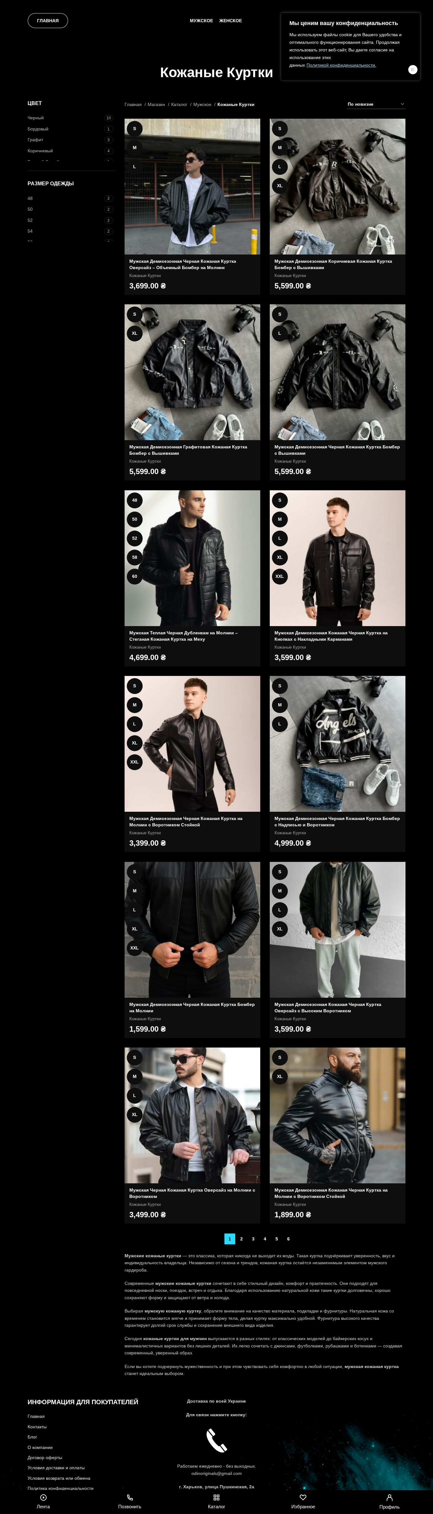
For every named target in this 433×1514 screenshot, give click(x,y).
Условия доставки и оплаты (56, 1467)
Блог (32, 1436)
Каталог (180, 104)
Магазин (157, 104)
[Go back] (152, 72)
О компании (40, 1447)
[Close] (412, 69)
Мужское (203, 104)
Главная (48, 20)
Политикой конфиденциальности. (341, 65)
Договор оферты (45, 1457)
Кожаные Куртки (145, 275)
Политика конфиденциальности (61, 1488)
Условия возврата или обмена (59, 1478)
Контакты (37, 1426)
